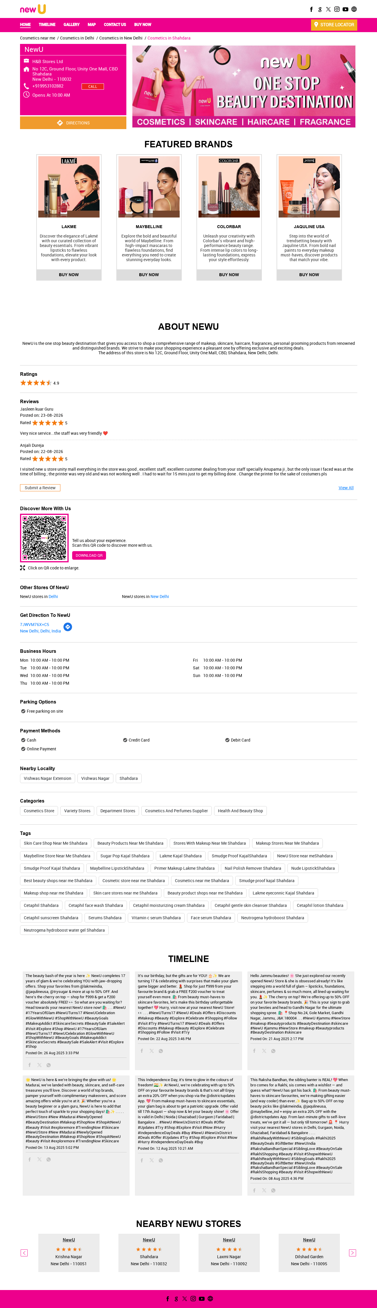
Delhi (53, 596)
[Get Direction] (67, 630)
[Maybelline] (149, 187)
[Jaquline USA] (309, 187)
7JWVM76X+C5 (34, 624)
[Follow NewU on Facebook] (311, 9)
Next (352, 1252)
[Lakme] (69, 187)
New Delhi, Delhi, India (40, 631)
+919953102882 (47, 86)
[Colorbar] (229, 187)
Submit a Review (40, 487)
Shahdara (129, 778)
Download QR (89, 555)
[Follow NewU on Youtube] (345, 9)
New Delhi (160, 596)
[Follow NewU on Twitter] (328, 9)
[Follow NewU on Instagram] (336, 9)
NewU (69, 1239)
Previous (24, 1252)
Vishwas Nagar (95, 778)
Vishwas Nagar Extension (47, 778)
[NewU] (33, 9)
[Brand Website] (353, 9)
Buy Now (69, 274)
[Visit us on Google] (319, 9)
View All (346, 487)
